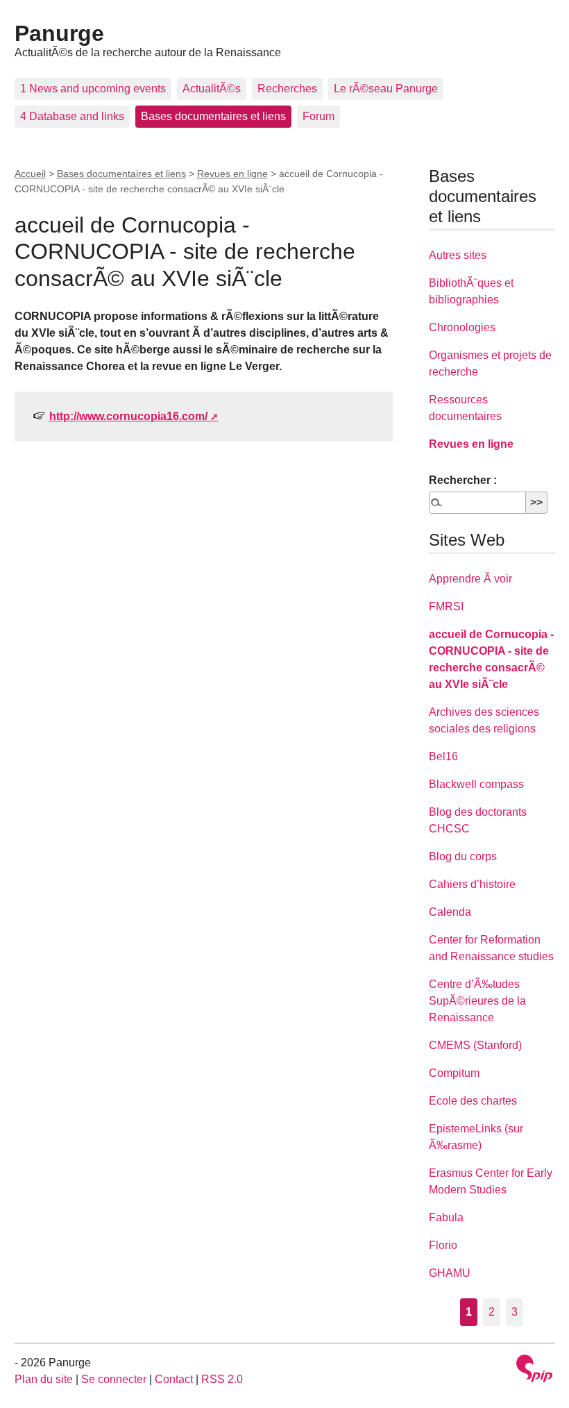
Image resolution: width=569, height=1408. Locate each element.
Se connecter (113, 1379)
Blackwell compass (476, 784)
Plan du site (44, 1379)
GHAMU (449, 1273)
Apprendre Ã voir (470, 579)
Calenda (450, 912)
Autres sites (457, 255)
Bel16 (443, 756)
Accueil (30, 173)
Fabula (446, 1217)
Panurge (59, 33)
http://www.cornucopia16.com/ (128, 416)
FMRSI (446, 606)
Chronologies (462, 327)
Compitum (454, 1073)
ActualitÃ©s (211, 88)
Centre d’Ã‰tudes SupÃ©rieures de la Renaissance (477, 1000)
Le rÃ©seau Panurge (386, 88)
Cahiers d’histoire (472, 884)
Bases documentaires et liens (213, 116)
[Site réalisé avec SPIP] (534, 1370)
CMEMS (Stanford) (475, 1045)
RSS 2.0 (222, 1379)
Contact (174, 1379)
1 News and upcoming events (93, 88)
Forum (318, 116)
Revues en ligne (232, 173)
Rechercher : (463, 480)
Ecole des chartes (473, 1101)
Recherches (287, 88)
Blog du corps (463, 856)
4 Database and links (72, 116)
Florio (443, 1245)
